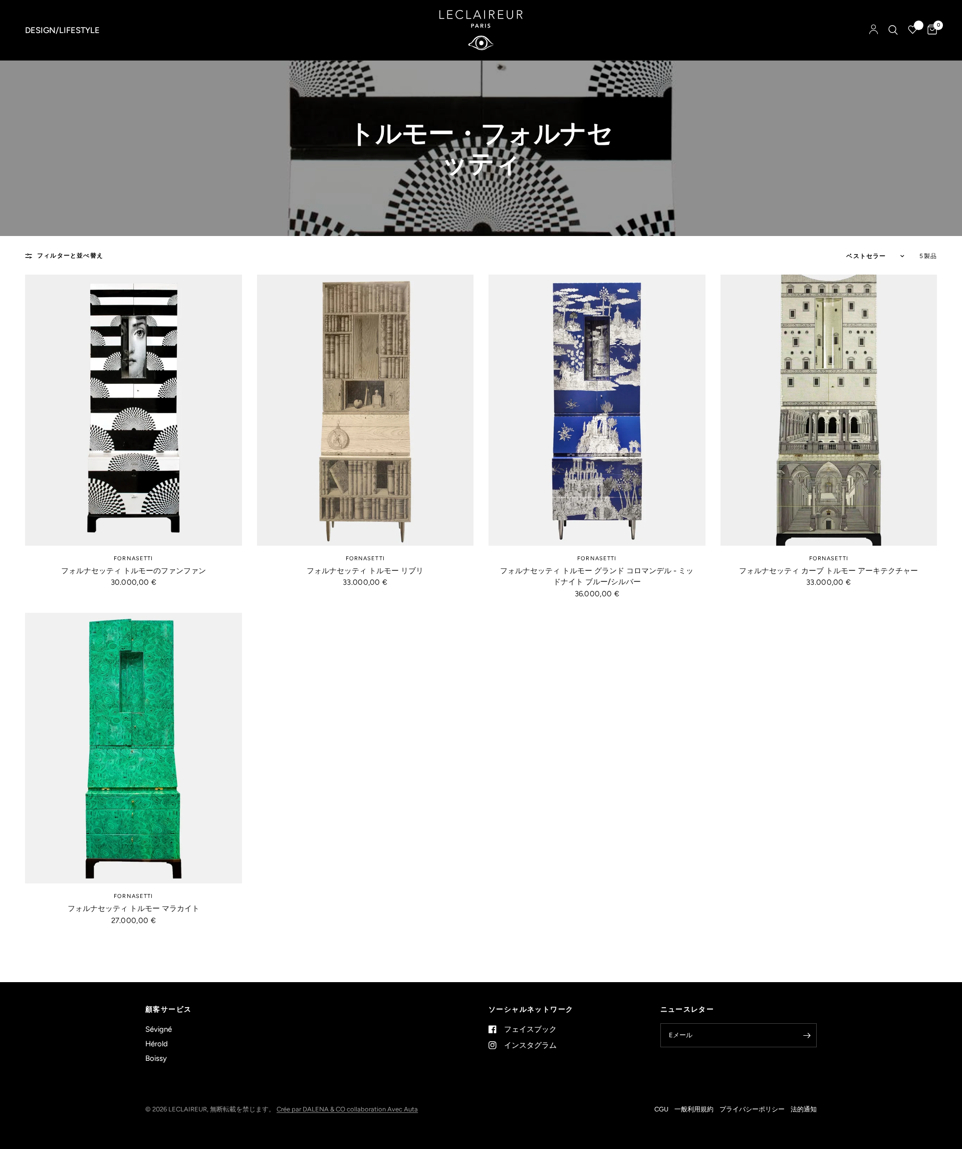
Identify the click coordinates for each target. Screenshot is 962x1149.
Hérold (156, 1043)
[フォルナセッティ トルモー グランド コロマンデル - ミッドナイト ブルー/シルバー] (597, 410)
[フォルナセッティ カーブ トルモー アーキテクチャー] (828, 410)
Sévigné (158, 1029)
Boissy (156, 1058)
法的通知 (804, 1109)
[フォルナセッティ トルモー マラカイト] (133, 748)
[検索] (893, 30)
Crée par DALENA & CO (312, 1109)
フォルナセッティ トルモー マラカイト (133, 908)
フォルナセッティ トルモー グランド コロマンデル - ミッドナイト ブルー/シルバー (596, 576)
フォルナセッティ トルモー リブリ (365, 570)
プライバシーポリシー (752, 1109)
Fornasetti (133, 558)
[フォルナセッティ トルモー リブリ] (365, 410)
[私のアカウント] (873, 30)
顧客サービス (168, 1009)
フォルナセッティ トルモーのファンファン (133, 570)
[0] (929, 30)
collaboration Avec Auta (382, 1109)
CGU (661, 1109)
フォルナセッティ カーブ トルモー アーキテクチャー (828, 570)
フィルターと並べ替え (70, 255)
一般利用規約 (693, 1109)
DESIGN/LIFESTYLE (62, 30)
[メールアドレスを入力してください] (807, 1035)
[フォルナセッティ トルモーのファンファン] (133, 410)
